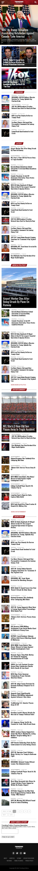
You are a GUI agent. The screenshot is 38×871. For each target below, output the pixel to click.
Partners (9, 861)
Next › (5, 815)
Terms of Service (18, 861)
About (5, 858)
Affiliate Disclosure (28, 858)
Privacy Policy (29, 861)
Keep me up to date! (8, 837)
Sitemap (19, 858)
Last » (11, 815)
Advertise (12, 858)
